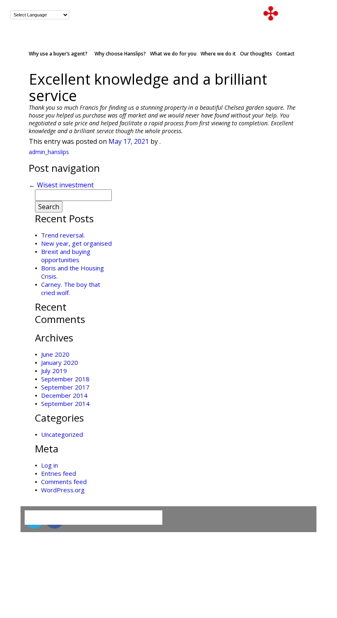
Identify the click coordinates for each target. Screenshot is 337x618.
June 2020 (55, 354)
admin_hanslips (49, 152)
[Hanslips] (295, 12)
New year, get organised (76, 243)
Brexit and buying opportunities (65, 255)
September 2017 (65, 387)
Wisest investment (61, 184)
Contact (285, 53)
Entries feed (58, 473)
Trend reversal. (63, 235)
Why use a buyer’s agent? (58, 53)
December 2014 (64, 395)
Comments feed (64, 481)
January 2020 (59, 362)
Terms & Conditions (51, 551)
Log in (49, 465)
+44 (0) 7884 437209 (136, 14)
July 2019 (54, 371)
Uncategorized (62, 434)
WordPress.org (63, 490)
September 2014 (65, 403)
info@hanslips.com (219, 14)
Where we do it (218, 53)
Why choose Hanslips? (120, 53)
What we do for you (173, 53)
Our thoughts (256, 53)
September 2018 (65, 379)
